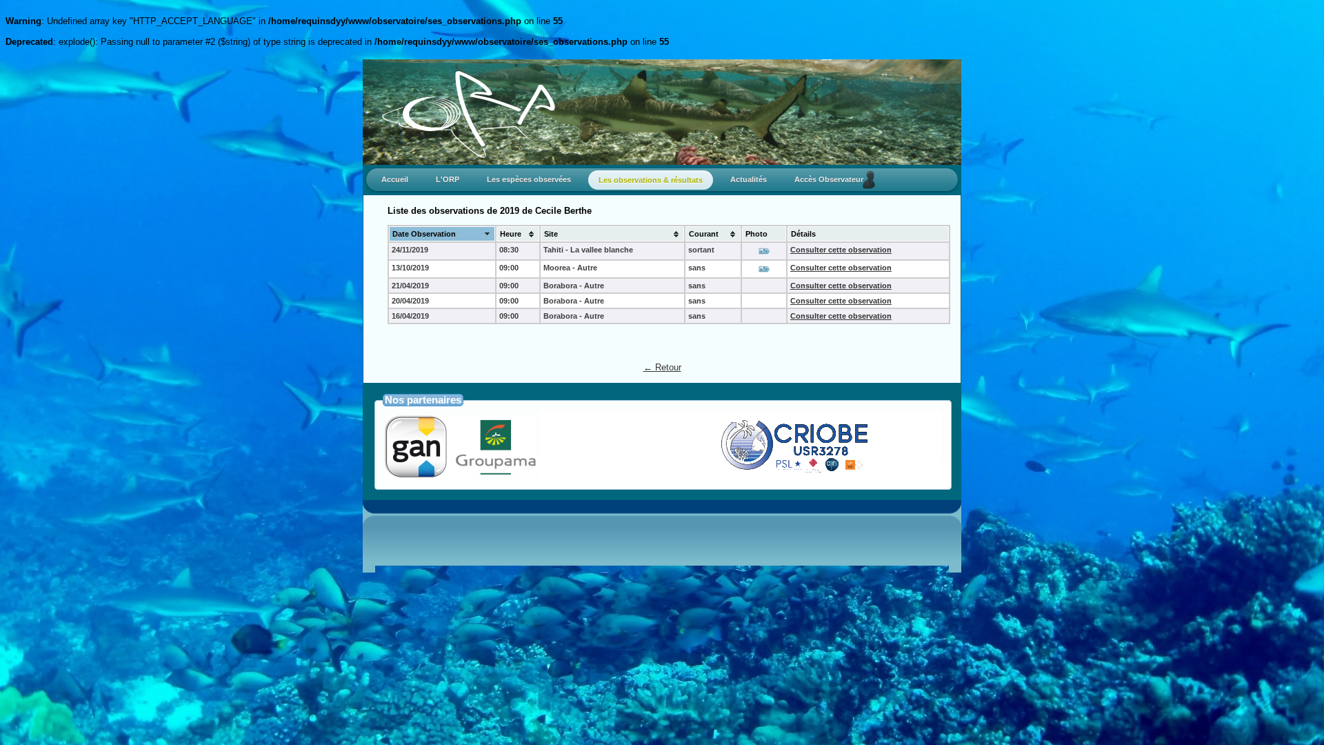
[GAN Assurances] (460, 473)
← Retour (662, 367)
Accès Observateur (832, 179)
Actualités (748, 179)
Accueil (394, 179)
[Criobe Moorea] (753, 471)
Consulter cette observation (841, 250)
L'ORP (447, 179)
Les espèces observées (529, 179)
